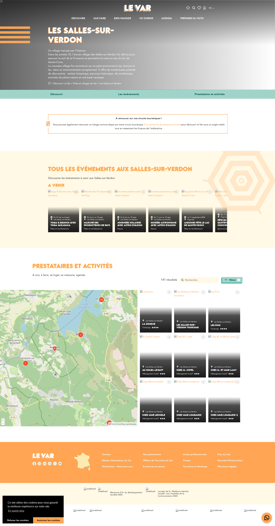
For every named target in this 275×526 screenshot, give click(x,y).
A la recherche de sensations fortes (162, 124)
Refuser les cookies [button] (18, 520)
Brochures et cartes (154, 466)
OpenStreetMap (118, 424)
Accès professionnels (195, 454)
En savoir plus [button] (16, 510)
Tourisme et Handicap (195, 466)
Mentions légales (227, 466)
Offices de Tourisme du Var (158, 460)
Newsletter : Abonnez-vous (117, 466)
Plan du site (223, 454)
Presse (186, 460)
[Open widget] (267, 518)
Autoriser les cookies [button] (48, 520)
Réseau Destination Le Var (116, 460)
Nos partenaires (152, 454)
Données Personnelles (230, 460)
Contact (106, 454)
